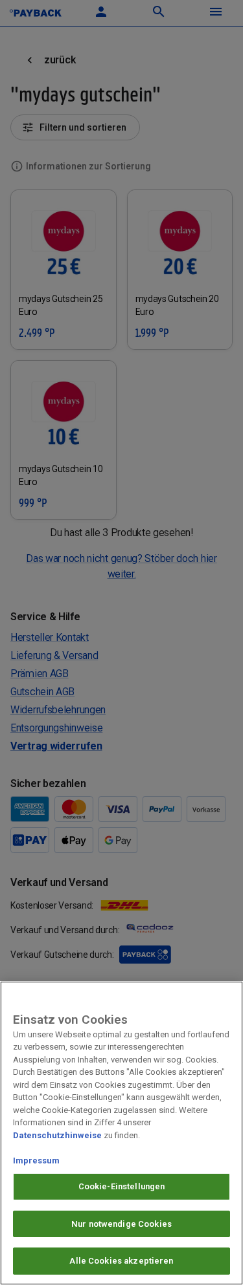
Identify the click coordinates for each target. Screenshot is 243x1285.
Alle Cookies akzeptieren (121, 1261)
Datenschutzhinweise (57, 1135)
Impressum (36, 1160)
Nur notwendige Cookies (121, 1224)
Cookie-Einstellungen (121, 1186)
